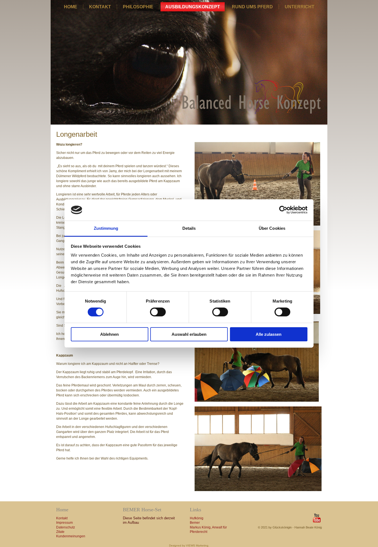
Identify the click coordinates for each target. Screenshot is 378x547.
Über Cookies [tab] (272, 228)
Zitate (60, 532)
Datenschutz (65, 527)
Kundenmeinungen (70, 536)
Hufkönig (196, 518)
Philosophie (138, 6)
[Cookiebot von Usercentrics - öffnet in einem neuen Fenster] (283, 210)
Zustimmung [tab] (106, 228)
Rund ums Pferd (252, 6)
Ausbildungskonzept (192, 6)
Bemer (195, 523)
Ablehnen (109, 334)
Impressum (64, 523)
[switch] (158, 312)
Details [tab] (189, 228)
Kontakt (100, 6)
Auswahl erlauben (189, 334)
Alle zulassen (268, 334)
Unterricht (299, 6)
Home (70, 6)
